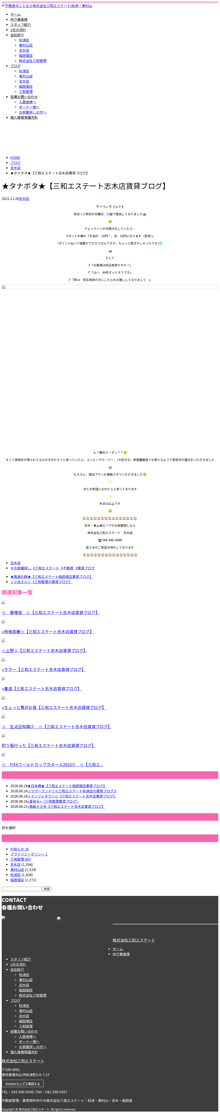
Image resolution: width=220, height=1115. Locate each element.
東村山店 (26, 45)
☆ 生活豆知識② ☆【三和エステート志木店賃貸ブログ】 (57, 726)
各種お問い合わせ (24, 96)
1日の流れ (18, 29)
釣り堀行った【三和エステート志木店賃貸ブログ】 (49, 745)
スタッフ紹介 (20, 24)
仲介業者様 (19, 19)
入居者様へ (27, 101)
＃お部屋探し (20, 567)
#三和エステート (46, 567)
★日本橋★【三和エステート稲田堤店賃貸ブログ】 (67, 785)
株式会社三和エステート (134, 940)
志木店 (24, 50)
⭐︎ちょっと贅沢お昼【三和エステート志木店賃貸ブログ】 (54, 707)
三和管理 (26, 91)
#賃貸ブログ (85, 567)
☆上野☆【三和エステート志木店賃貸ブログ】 (44, 650)
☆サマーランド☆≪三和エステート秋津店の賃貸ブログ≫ (72, 790)
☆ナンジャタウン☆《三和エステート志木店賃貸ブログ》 (72, 796)
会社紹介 (17, 34)
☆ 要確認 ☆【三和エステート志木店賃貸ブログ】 (51, 612)
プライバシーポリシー (28, 854)
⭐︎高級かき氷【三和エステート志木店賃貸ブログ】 (66, 806)
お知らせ (19, 848)
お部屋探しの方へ (32, 112)
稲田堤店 (26, 55)
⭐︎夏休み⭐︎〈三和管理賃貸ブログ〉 (53, 801)
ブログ (15, 65)
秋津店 (24, 40)
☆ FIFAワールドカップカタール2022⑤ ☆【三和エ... (52, 764)
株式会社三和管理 (32, 60)
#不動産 (67, 567)
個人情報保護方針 (24, 117)
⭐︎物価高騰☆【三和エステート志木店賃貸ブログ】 (48, 631)
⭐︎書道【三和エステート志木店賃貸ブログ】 (42, 688)
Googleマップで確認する (22, 1083)
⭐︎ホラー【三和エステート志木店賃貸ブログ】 (44, 669)
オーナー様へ (29, 107)
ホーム (15, 14)
